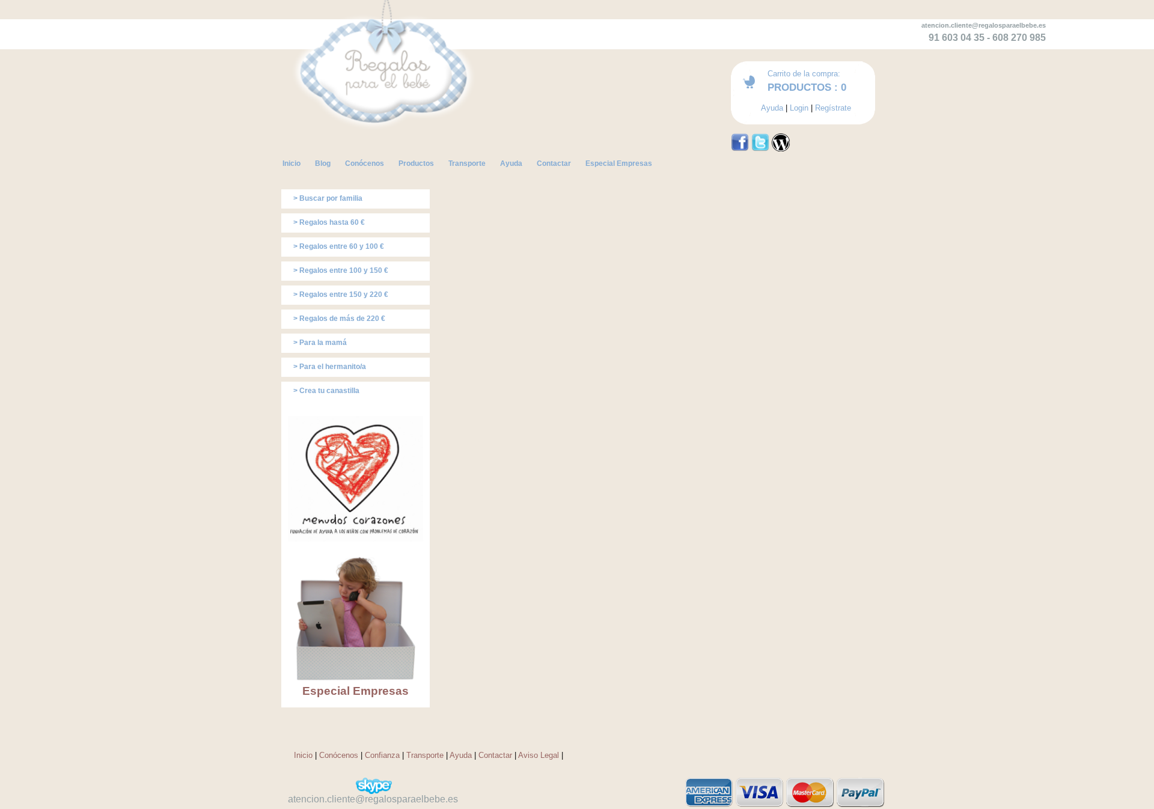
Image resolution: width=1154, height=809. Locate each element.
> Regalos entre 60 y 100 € (338, 246)
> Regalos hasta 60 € (329, 222)
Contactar (495, 755)
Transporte (425, 755)
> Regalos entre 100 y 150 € (340, 270)
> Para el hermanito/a (329, 366)
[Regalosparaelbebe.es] (384, 155)
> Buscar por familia (327, 198)
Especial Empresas (355, 691)
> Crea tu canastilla (326, 390)
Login (799, 107)
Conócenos (338, 755)
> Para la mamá (320, 342)
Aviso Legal (538, 755)
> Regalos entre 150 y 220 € (340, 294)
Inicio (303, 755)
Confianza (382, 755)
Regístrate (833, 107)
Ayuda (772, 107)
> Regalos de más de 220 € (339, 318)
